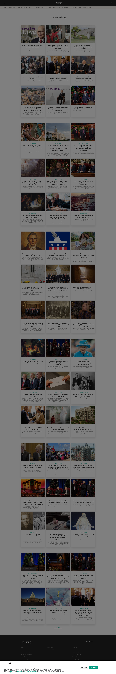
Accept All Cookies (93, 667)
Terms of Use (12, 671)
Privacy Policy (19, 671)
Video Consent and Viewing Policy (30, 671)
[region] (58, 667)
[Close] (114, 667)
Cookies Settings (84, 667)
